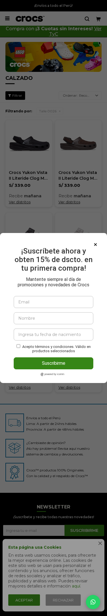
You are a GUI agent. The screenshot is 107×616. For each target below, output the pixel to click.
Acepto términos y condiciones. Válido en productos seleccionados (56, 349)
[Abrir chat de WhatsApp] (93, 602)
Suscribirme (53, 363)
